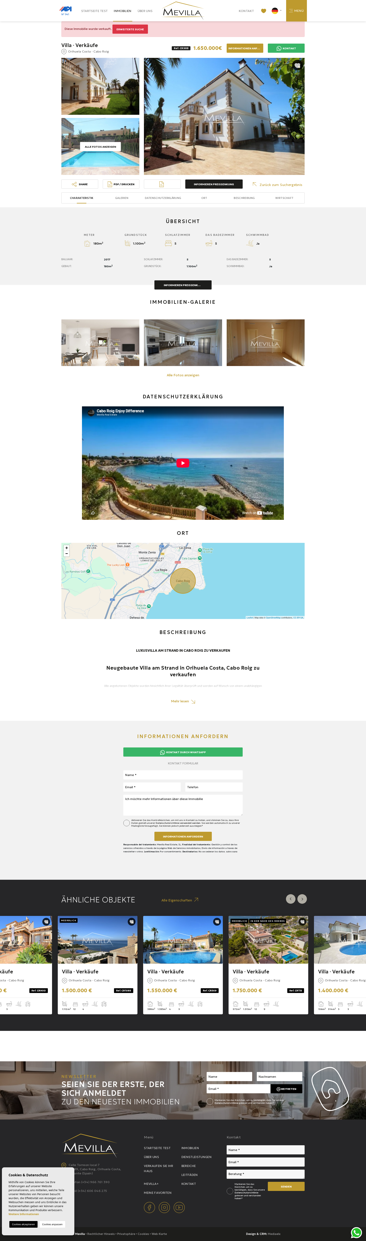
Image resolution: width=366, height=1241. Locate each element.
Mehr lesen (180, 701)
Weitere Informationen (24, 1214)
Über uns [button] (145, 11)
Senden (286, 1186)
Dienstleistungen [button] (196, 1157)
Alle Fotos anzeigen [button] (183, 375)
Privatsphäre (126, 1234)
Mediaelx (274, 1234)
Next (302, 899)
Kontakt (246, 11)
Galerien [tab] (121, 198)
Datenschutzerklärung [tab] (163, 198)
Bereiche (188, 1166)
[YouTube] (179, 1207)
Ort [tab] (204, 198)
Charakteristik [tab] (81, 198)
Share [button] (83, 184)
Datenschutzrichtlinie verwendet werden (178, 822)
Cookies (143, 1234)
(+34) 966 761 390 (95, 1182)
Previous (290, 899)
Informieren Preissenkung (214, 184)
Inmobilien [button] (122, 11)
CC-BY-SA (298, 617)
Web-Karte (159, 1234)
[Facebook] (150, 1207)
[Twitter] (165, 1207)
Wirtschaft (284, 198)
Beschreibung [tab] (244, 198)
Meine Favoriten (158, 1193)
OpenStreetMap (273, 617)
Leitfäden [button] (189, 1175)
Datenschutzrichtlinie (227, 1102)
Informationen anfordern (183, 836)
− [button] (66, 553)
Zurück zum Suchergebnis (281, 185)
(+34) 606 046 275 (92, 1191)
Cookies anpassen (52, 1224)
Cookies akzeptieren (23, 1224)
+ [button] (66, 548)
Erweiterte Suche (130, 29)
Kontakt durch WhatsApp (186, 752)
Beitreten (288, 1089)
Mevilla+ (151, 1184)
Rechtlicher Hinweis (101, 1234)
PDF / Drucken (124, 184)
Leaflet (250, 617)
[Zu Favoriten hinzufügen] (297, 65)
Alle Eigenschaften (176, 900)
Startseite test (94, 11)
